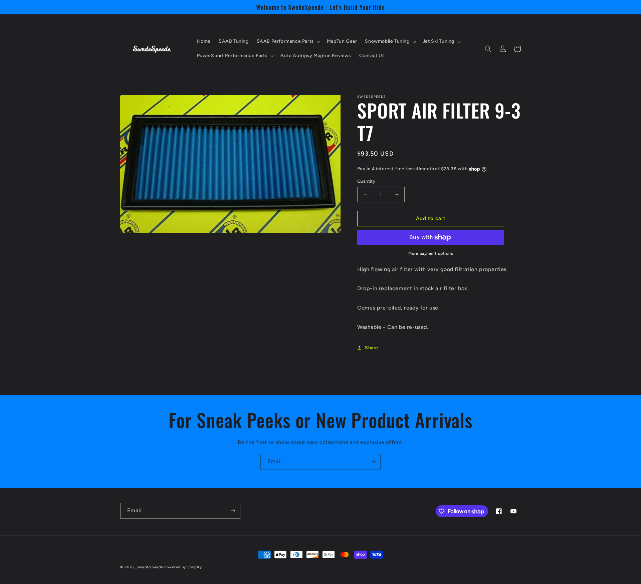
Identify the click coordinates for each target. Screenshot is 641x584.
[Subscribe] (373, 461)
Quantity (366, 181)
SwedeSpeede (150, 567)
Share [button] (371, 348)
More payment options (430, 253)
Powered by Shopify (183, 567)
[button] (288, 41)
